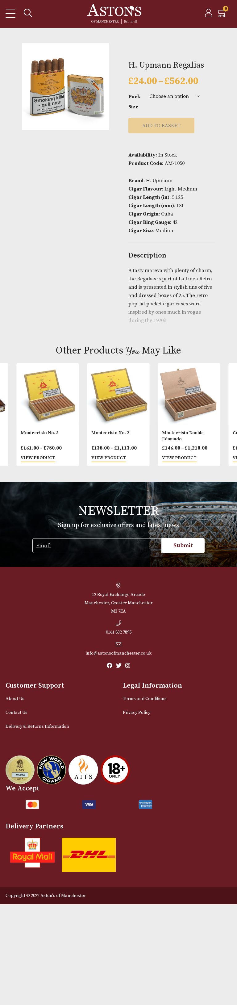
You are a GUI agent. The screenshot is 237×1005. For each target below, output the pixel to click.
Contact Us (16, 712)
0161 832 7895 (118, 632)
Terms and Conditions (145, 698)
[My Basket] (222, 15)
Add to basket (161, 126)
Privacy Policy (136, 712)
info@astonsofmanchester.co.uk (119, 653)
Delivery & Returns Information (37, 726)
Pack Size (134, 102)
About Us (15, 698)
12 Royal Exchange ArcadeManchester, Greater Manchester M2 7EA (118, 603)
